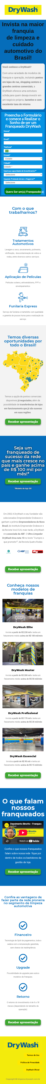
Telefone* (8, 147)
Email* (6, 139)
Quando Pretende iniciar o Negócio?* (19, 179)
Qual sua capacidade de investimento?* (20, 171)
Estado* (7, 155)
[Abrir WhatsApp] (40, 6)
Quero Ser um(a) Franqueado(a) (24, 191)
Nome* (7, 131)
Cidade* (7, 163)
